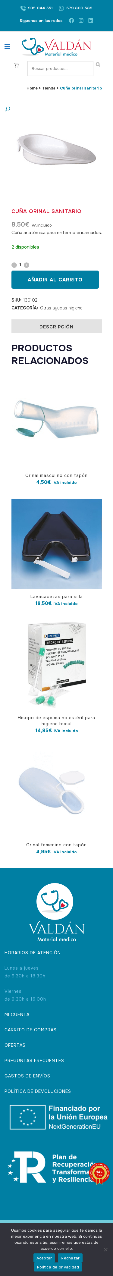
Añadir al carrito (55, 280)
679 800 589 (79, 8)
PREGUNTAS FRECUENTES (34, 1060)
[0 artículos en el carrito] (16, 65)
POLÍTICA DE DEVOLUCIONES (38, 1091)
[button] (50, 109)
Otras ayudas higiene (61, 308)
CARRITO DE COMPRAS (31, 1030)
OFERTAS (15, 1045)
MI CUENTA (17, 1014)
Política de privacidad (58, 1267)
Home (32, 88)
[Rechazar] (105, 1249)
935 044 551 (40, 8)
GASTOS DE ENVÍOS (27, 1076)
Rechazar (70, 1258)
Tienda (48, 88)
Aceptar (44, 1258)
